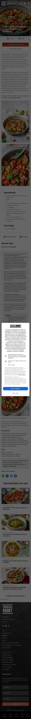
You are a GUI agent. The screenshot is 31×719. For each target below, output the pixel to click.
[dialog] (15, 359)
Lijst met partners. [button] (22, 374)
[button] (15, 365)
